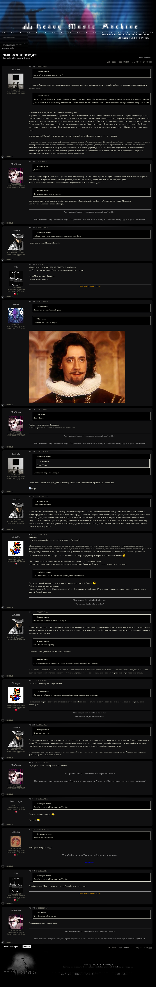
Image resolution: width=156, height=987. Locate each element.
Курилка (27, 58)
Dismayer (16, 537)
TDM (16, 267)
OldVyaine (15, 832)
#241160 (32, 161)
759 (19, 94)
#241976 (32, 871)
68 (147, 62)
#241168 (32, 264)
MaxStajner (16, 164)
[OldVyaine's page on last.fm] (15, 855)
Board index (6, 58)
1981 (19, 291)
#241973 (32, 763)
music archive (142, 34)
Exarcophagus (16, 801)
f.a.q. (133, 37)
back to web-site (126, 34)
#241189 (32, 452)
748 (19, 809)
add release (122, 37)
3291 (19, 852)
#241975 (32, 829)
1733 (19, 254)
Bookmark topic (145, 57)
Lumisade (16, 230)
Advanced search (8, 46)
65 (137, 62)
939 (19, 188)
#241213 (32, 534)
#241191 (32, 496)
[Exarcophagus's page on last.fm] (16, 812)
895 (19, 92)
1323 (19, 289)
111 (19, 253)
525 (19, 328)
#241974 (32, 799)
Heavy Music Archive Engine (102, 964)
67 (144, 62)
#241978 (32, 908)
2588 (19, 186)
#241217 (32, 681)
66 (141, 62)
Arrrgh (16, 304)
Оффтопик (17, 58)
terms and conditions (124, 966)
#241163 (32, 228)
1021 (19, 807)
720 (19, 326)
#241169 (32, 302)
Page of (123, 948)
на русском (143, 37)
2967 (19, 850)
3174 (19, 561)
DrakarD (16, 69)
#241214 (32, 612)
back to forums (108, 34)
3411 (19, 559)
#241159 (32, 67)
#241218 (32, 725)
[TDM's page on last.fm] (15, 294)
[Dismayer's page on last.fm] (16, 564)
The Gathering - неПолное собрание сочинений (89, 855)
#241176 (32, 410)
